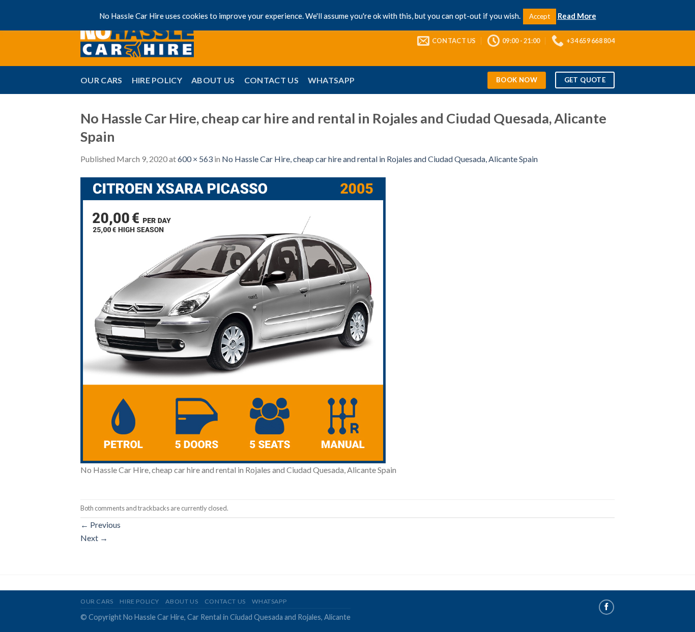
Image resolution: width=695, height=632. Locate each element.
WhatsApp (331, 80)
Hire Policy (157, 80)
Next (94, 538)
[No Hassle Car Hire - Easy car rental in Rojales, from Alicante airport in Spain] (152, 40)
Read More (577, 15)
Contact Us (271, 80)
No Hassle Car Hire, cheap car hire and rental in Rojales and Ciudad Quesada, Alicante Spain (380, 159)
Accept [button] (539, 16)
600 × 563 (195, 159)
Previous (100, 524)
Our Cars (101, 80)
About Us (213, 80)
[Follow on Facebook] (606, 607)
